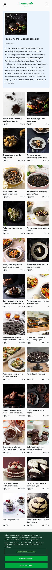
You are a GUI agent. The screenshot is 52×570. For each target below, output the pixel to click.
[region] (26, 551)
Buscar (47, 6)
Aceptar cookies (26, 565)
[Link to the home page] (26, 4)
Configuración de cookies (26, 552)
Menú (5, 6)
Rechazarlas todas (26, 558)
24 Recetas (9, 43)
